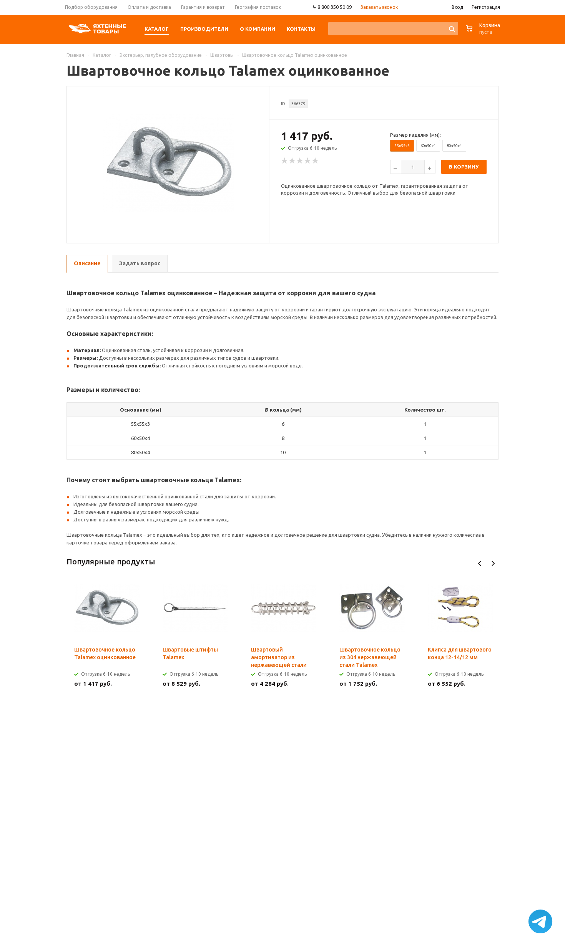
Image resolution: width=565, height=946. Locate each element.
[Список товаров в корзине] (484, 32)
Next (493, 563)
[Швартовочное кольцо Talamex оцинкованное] (168, 162)
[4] (308, 161)
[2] (292, 161)
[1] (285, 161)
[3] (300, 161)
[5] (315, 161)
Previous (479, 563)
